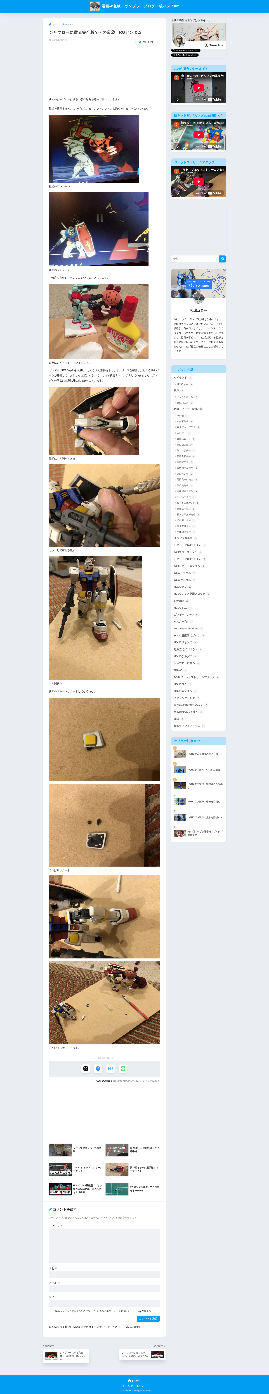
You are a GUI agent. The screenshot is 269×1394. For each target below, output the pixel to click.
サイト (53, 1297)
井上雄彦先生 (185, 450)
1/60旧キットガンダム (189, 566)
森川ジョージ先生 (188, 427)
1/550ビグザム (184, 572)
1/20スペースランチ (188, 552)
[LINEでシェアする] (123, 1068)
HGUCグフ (182, 586)
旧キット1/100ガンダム (189, 559)
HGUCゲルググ (185, 656)
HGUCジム (182, 684)
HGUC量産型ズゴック (189, 635)
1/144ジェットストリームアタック (196, 677)
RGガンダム (131, 1080)
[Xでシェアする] (85, 1068)
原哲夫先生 (184, 485)
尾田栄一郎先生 (187, 479)
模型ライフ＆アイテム (189, 725)
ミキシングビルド (186, 698)
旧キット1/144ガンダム (190, 545)
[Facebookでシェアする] (98, 1068)
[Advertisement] (104, 72)
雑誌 (178, 718)
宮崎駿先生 (184, 462)
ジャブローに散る (150, 1080)
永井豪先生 (184, 421)
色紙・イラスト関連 (188, 409)
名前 (53, 1268)
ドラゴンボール (187, 397)
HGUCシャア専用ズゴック (191, 593)
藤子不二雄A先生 (187, 502)
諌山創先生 (184, 473)
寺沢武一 (183, 433)
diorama (117, 1080)
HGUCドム (182, 607)
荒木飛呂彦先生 (187, 468)
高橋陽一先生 (185, 508)
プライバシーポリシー (134, 1386)
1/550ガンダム (184, 579)
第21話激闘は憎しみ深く (190, 705)
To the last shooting (188, 628)
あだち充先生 (185, 497)
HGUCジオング (185, 642)
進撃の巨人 (184, 402)
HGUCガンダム (185, 691)
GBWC (180, 670)
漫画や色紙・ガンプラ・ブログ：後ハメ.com (140, 6)
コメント (56, 1226)
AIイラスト (182, 377)
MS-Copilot (184, 384)
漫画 (178, 390)
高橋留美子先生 (187, 491)
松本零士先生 (185, 520)
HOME (136, 1380)
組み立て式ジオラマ (187, 649)
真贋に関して (185, 438)
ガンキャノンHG (185, 614)
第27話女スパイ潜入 (188, 711)
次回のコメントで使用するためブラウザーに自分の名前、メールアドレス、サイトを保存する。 (103, 1311)
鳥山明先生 (185, 444)
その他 (182, 415)
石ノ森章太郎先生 (188, 514)
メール (54, 1282)
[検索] (222, 258)
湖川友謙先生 (185, 526)
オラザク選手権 (185, 538)
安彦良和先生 (185, 456)
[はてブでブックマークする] (110, 1068)
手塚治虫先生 (185, 532)
